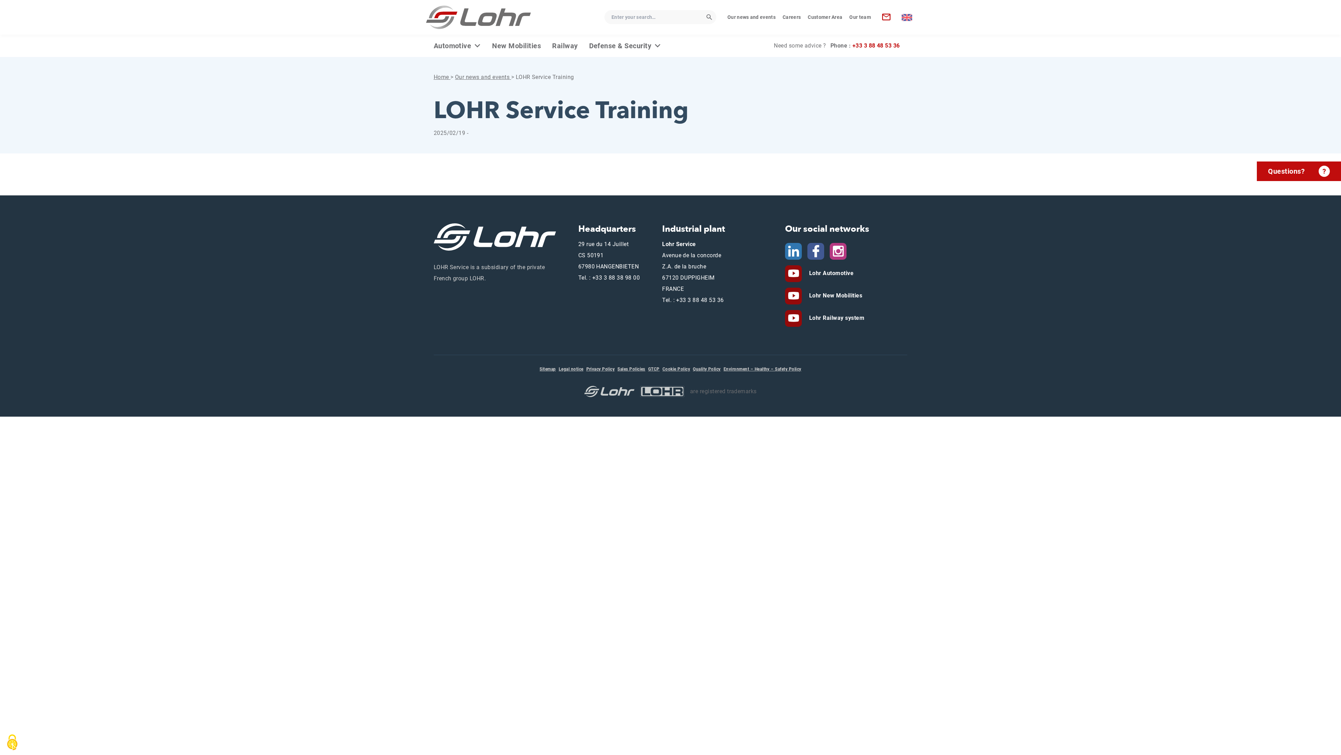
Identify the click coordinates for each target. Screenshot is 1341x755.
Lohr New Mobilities (834, 295)
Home (442, 77)
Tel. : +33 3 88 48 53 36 (693, 300)
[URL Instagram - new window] (838, 250)
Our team (860, 17)
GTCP (654, 369)
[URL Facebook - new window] (815, 250)
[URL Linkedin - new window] (793, 250)
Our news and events (751, 17)
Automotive (452, 46)
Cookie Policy (676, 369)
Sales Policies (631, 369)
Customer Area (825, 17)
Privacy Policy (600, 369)
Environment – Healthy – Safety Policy (762, 369)
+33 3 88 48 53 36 (876, 45)
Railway (565, 46)
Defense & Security (620, 46)
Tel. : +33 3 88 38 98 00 (609, 277)
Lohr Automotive (830, 273)
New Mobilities (516, 46)
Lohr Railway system (835, 318)
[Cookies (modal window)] (12, 742)
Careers (792, 17)
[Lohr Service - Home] (478, 17)
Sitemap (548, 369)
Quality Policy (707, 369)
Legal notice (571, 369)
